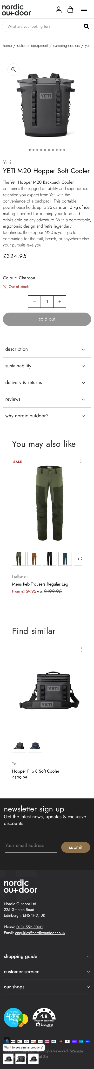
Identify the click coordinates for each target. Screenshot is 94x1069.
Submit (75, 847)
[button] (70, 10)
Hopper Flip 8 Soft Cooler (35, 771)
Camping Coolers (66, 45)
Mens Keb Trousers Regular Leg (40, 584)
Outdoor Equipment (32, 45)
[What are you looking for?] (86, 26)
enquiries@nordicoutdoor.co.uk (40, 933)
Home (7, 45)
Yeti (7, 162)
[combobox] (47, 26)
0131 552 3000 (29, 927)
